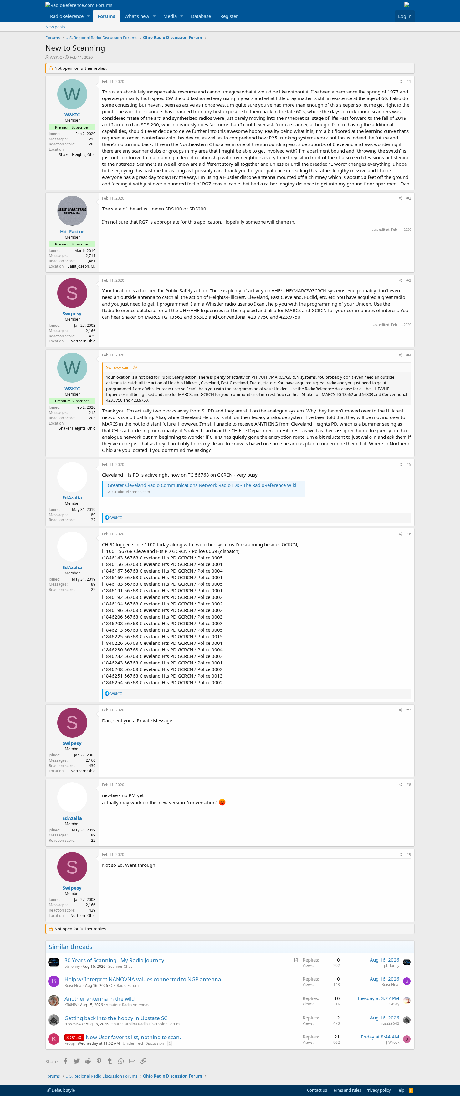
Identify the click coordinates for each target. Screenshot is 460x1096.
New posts (55, 26)
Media (170, 16)
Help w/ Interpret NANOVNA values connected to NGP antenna (142, 979)
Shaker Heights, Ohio (77, 154)
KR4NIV (70, 1005)
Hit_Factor (72, 231)
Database (201, 16)
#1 (408, 81)
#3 (408, 280)
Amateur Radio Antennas (127, 1005)
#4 (408, 355)
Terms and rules (346, 1090)
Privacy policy (378, 1090)
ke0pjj (69, 1043)
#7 (408, 710)
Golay (394, 1004)
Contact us (317, 1090)
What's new (137, 16)
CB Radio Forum (125, 985)
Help (400, 1090)
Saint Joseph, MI (81, 266)
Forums (106, 16)
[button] (88, 16)
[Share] (400, 81)
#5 (408, 464)
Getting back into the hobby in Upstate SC (115, 1018)
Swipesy (72, 313)
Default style (63, 1090)
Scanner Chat (120, 966)
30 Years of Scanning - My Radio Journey (114, 960)
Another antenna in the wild (99, 998)
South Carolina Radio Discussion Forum (145, 1024)
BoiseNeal (73, 985)
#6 (408, 534)
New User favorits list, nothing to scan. (133, 1037)
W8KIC (56, 57)
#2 (408, 198)
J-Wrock (392, 1042)
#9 (408, 854)
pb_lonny (72, 966)
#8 (408, 784)
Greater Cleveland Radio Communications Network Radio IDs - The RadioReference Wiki (202, 485)
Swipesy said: (118, 367)
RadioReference (67, 16)
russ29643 (73, 1024)
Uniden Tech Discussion (143, 1043)
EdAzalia (72, 497)
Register (229, 16)
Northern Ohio (82, 341)
